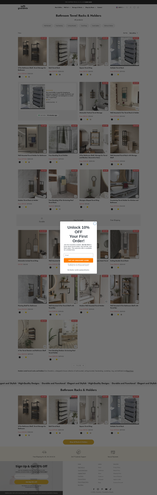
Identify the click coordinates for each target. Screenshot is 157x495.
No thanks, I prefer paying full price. (78, 270)
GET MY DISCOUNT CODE (78, 260)
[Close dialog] (94, 223)
